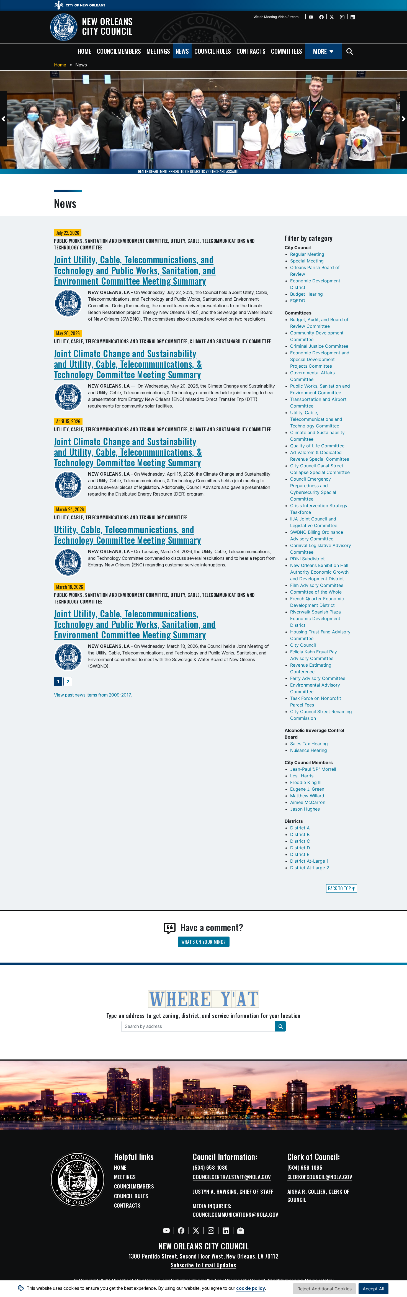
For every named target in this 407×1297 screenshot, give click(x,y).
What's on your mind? (203, 941)
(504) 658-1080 (210, 1167)
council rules (212, 50)
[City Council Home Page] (77, 1179)
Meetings (125, 1177)
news (182, 50)
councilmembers (119, 50)
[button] (3, 118)
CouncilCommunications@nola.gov (236, 1214)
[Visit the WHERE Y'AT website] (203, 1001)
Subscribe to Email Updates (203, 1265)
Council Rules (131, 1196)
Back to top (340, 888)
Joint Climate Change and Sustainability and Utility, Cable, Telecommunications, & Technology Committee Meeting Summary (128, 364)
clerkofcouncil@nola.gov (319, 1177)
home (84, 50)
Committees (286, 50)
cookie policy (250, 1288)
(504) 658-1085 (304, 1167)
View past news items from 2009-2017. (93, 695)
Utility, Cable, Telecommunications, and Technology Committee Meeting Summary (127, 534)
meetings (158, 50)
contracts (251, 50)
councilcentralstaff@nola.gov (232, 1177)
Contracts (127, 1205)
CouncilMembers (134, 1186)
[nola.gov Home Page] (82, 4)
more (320, 51)
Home (60, 65)
